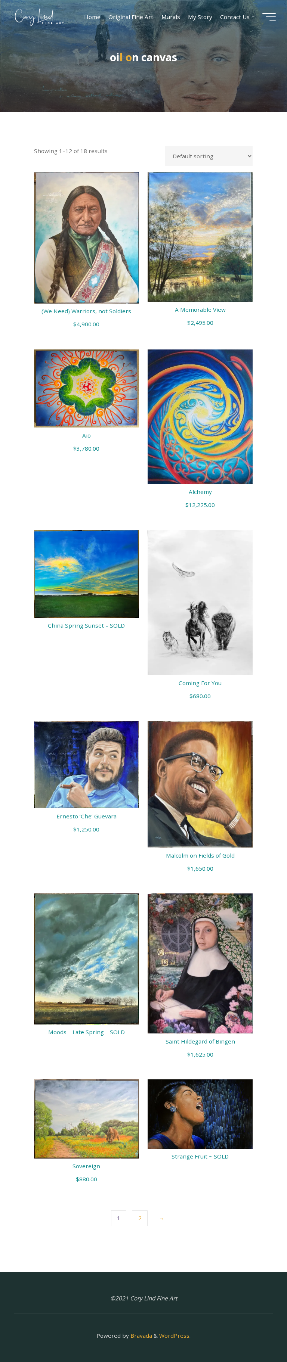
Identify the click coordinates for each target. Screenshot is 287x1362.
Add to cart (90, 235)
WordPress (174, 1335)
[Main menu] (269, 17)
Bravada (140, 1335)
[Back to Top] (258, 1333)
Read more (86, 571)
